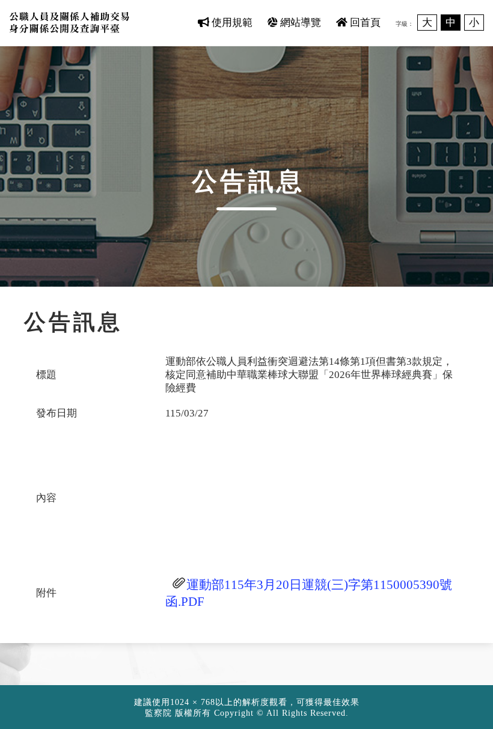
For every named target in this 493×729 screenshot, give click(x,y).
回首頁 (364, 22)
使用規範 (231, 22)
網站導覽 (299, 22)
